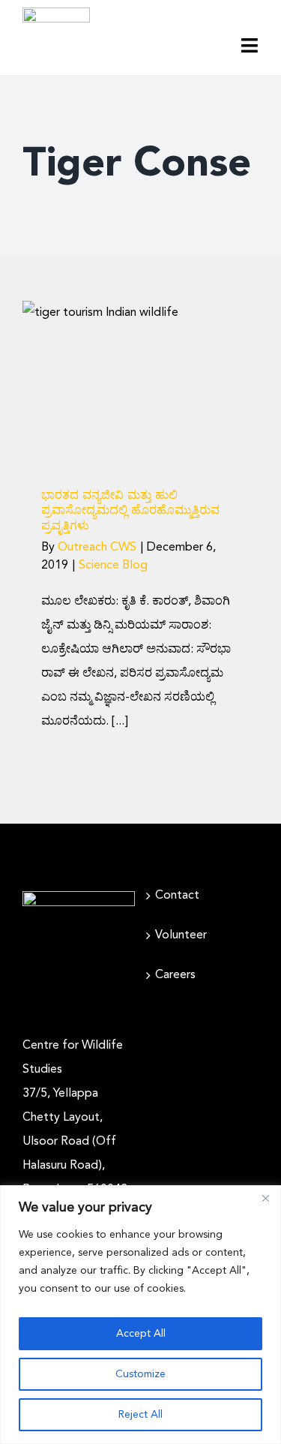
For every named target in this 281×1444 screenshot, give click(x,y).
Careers (175, 975)
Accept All (141, 1333)
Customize (140, 1374)
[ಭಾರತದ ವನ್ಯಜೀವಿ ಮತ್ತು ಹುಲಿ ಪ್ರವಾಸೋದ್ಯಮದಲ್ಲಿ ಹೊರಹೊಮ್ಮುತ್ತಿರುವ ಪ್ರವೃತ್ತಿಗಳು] (140, 379)
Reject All (140, 1414)
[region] (140, 1314)
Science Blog (140, 441)
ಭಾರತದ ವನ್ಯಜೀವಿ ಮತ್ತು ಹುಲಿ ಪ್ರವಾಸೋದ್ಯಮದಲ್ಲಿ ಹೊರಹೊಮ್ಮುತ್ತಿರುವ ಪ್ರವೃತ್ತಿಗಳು (130, 511)
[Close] (265, 1198)
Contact (177, 896)
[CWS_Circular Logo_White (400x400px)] (78, 897)
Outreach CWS (97, 548)
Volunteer (181, 935)
